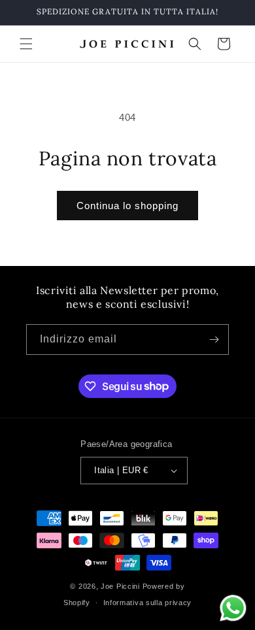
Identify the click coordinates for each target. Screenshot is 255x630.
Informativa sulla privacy (147, 602)
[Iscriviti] (213, 339)
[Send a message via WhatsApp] (233, 608)
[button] (26, 43)
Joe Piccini (121, 586)
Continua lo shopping (127, 205)
